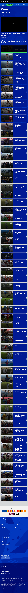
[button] (9, 5)
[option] (14, 49)
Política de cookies (5, 571)
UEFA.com (3, 541)
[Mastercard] (19, 511)
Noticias (3, 527)
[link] (17, 5)
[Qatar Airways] (11, 514)
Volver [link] (4, 15)
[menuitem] (10, 5)
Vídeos (2, 524)
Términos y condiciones (6, 568)
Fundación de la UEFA (5, 544)
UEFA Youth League (3, 5)
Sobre (16, 527)
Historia (16, 524)
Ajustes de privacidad (5, 573)
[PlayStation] (4, 511)
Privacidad (3, 566)
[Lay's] (9, 511)
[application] (14, 24)
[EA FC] (16, 514)
